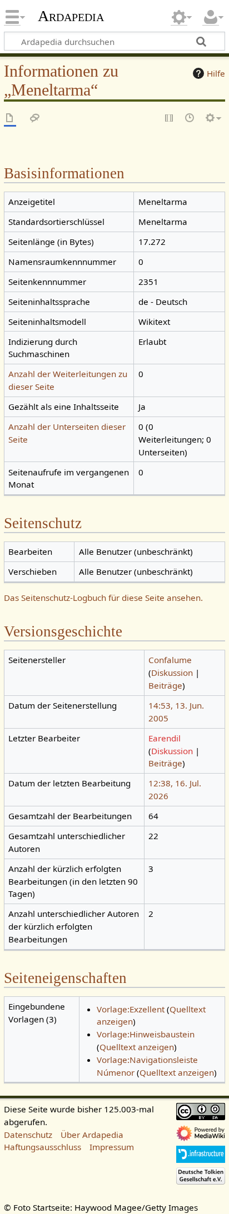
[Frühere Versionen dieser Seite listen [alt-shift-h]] (190, 118)
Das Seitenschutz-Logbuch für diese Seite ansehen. (103, 597)
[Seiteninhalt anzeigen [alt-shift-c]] (10, 118)
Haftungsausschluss (42, 1146)
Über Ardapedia (92, 1134)
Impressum (111, 1146)
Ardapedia (71, 16)
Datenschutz (28, 1134)
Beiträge (165, 685)
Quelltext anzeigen (136, 1046)
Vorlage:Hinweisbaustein (146, 1034)
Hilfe (216, 73)
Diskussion (172, 672)
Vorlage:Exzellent (131, 1009)
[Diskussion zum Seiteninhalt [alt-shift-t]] (35, 118)
